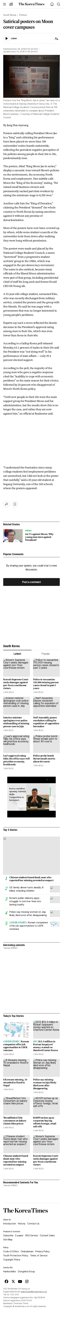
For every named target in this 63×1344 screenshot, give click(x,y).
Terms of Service (38, 1255)
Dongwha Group (26, 1271)
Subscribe (8, 1235)
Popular (46, 653)
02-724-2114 (13, 1294)
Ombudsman (27, 1251)
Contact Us (33, 1223)
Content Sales (47, 1235)
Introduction (9, 1223)
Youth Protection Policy (15, 1255)
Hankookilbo (9, 1271)
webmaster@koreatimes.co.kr (34, 1292)
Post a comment (31, 581)
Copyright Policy (11, 1259)
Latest (17, 653)
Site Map (7, 1239)
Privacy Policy (42, 1251)
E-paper (19, 1235)
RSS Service (31, 1235)
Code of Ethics (11, 1251)
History (21, 1223)
